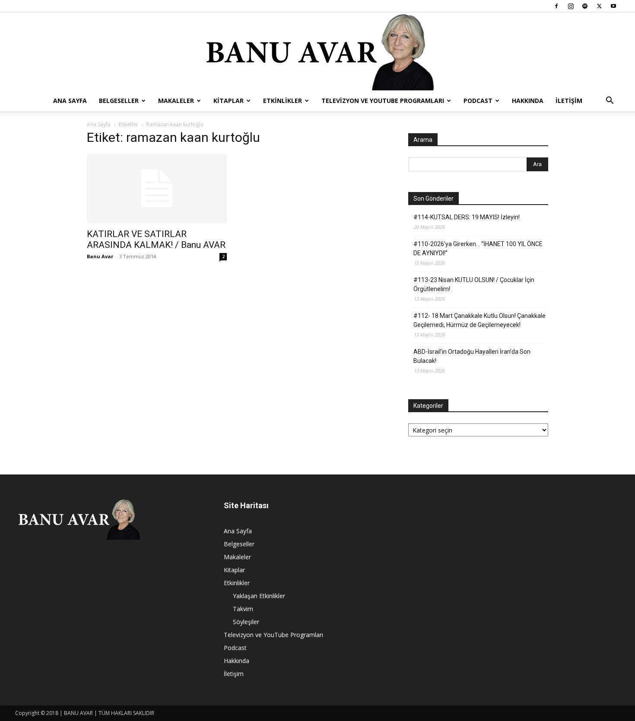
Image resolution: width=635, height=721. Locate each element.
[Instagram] (570, 6)
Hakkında (527, 100)
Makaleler (176, 100)
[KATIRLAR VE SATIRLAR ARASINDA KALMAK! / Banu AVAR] (157, 188)
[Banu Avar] (317, 51)
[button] (609, 101)
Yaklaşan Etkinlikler (259, 596)
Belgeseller (119, 100)
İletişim (569, 100)
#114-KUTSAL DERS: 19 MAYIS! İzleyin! (466, 217)
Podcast (478, 100)
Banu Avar (100, 256)
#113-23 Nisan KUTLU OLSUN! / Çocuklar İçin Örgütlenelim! (473, 284)
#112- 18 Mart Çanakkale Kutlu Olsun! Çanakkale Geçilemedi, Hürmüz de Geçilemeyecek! (479, 320)
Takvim (243, 609)
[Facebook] (556, 6)
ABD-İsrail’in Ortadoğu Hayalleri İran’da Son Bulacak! (471, 356)
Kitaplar (228, 100)
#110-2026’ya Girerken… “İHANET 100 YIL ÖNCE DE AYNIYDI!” (478, 248)
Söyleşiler (246, 622)
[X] (599, 6)
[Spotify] (584, 6)
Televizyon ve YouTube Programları (382, 100)
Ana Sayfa (70, 100)
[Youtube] (613, 6)
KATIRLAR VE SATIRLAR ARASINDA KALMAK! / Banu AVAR (156, 239)
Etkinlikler (282, 100)
